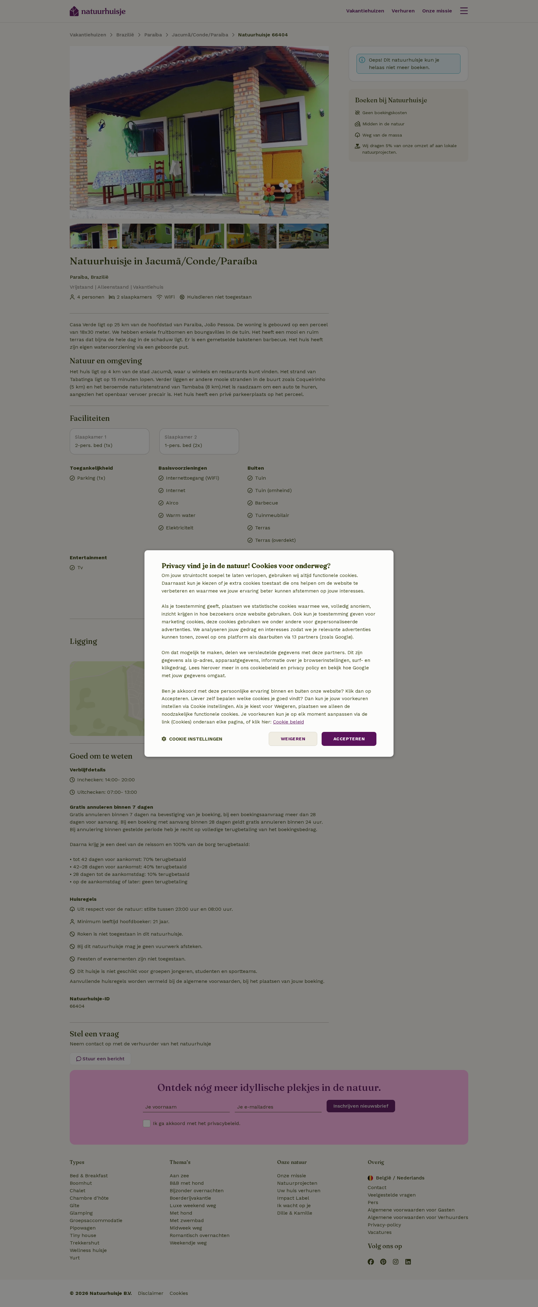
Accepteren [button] (349, 738)
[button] (192, 738)
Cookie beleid (288, 722)
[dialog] (269, 653)
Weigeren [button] (293, 738)
